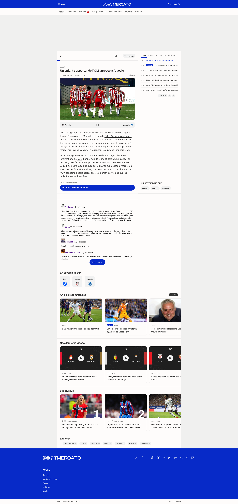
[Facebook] (152, 458)
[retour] (60, 56)
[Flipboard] (175, 458)
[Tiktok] (187, 458)
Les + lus (158, 55)
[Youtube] (170, 458)
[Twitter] (158, 458)
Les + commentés (170, 55)
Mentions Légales (50, 479)
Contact (46, 475)
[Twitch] (192, 458)
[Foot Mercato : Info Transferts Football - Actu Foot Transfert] (116, 4)
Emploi (45, 491)
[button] (62, 4)
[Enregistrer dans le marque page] (115, 55)
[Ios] (142, 458)
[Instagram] (164, 458)
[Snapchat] (181, 458)
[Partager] (119, 55)
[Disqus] (97, 234)
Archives (46, 487)
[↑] (169, 95)
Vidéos (45, 483)
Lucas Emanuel (67, 75)
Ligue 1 (126, 132)
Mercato (150, 55)
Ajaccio (87, 132)
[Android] (136, 458)
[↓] (173, 95)
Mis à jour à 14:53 (175, 501)
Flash (144, 55)
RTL (79, 159)
